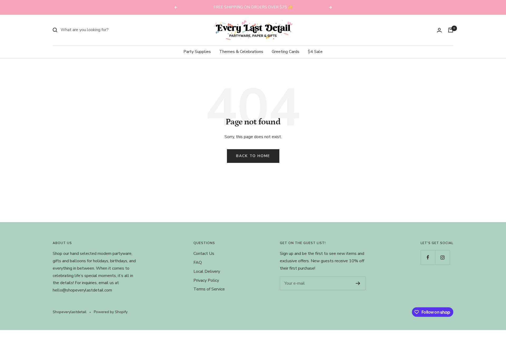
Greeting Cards (285, 52)
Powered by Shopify (111, 311)
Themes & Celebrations (241, 52)
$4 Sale (315, 52)
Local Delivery (206, 271)
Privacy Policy (206, 280)
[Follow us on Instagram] (442, 257)
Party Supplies (197, 52)
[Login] (439, 30)
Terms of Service (209, 289)
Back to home (253, 155)
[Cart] (450, 30)
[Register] (358, 283)
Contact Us (203, 253)
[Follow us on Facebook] (428, 257)
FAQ (197, 262)
